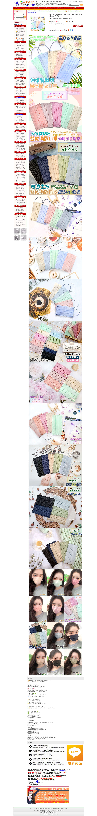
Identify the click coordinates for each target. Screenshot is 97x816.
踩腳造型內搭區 (19, 116)
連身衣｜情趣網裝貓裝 (20, 126)
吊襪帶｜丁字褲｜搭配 (20, 127)
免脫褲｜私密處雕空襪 (20, 129)
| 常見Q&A (69, 7)
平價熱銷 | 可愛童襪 (20, 174)
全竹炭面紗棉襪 (19, 203)
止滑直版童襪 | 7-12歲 (20, 168)
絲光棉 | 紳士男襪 (19, 209)
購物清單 (75, 1)
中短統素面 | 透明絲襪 (20, 149)
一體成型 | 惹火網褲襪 (20, 65)
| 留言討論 (58, 7)
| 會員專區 (44, 7)
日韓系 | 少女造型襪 (20, 193)
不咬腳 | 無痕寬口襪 (20, 210)
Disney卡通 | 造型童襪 (20, 177)
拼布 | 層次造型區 (19, 54)
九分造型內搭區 (19, 117)
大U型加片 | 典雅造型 (20, 110)
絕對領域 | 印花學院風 (20, 136)
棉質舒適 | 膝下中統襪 (20, 143)
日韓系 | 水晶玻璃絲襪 (20, 195)
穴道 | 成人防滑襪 (19, 212)
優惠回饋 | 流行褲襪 (20, 34)
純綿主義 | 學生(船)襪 (20, 200)
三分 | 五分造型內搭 (20, 120)
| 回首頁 (16, 7)
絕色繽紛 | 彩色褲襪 (20, 45)
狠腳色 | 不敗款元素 (20, 84)
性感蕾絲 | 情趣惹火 (20, 133)
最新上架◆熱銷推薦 (20, 28)
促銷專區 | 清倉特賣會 (20, 29)
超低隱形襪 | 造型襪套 (20, 199)
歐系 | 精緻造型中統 (20, 146)
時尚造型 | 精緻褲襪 (20, 61)
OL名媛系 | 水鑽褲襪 (20, 80)
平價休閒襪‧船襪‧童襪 (20, 220)
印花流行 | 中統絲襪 (20, 145)
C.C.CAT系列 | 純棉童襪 (20, 160)
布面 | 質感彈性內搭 (20, 122)
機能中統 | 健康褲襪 (20, 88)
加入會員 (40, 808)
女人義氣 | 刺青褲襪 (20, 81)
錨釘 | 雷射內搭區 (19, 57)
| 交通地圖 (63, 7)
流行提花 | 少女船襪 (20, 188)
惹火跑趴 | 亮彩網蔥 (20, 50)
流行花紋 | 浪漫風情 (20, 48)
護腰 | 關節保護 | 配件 (20, 95)
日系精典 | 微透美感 (20, 74)
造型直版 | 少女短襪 (20, 164)
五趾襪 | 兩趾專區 (19, 207)
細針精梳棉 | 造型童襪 (20, 162)
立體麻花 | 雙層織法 (20, 73)
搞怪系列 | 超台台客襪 (20, 156)
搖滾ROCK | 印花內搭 (20, 62)
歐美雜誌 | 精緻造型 (20, 134)
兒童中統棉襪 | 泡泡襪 (20, 181)
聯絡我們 (69, 1)
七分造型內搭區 (19, 119)
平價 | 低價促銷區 (40, 11)
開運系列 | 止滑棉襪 (20, 153)
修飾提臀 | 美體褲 (19, 91)
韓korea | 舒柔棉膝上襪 (20, 139)
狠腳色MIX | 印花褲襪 (20, 83)
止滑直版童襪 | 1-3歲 (20, 165)
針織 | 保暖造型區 (19, 55)
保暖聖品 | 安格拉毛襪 (20, 102)
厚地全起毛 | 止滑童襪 (20, 175)
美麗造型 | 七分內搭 (20, 112)
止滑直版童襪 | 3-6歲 (20, 167)
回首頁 (31, 808)
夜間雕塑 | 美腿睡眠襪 (20, 93)
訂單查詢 (81, 1)
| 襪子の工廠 (21, 7)
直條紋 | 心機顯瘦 (19, 47)
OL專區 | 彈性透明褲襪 (20, 43)
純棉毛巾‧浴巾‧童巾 (20, 222)
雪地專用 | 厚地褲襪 (20, 100)
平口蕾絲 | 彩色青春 (20, 138)
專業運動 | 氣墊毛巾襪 (20, 202)
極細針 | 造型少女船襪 (20, 192)
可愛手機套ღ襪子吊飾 (20, 219)
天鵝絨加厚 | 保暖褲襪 (20, 99)
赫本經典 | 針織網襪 (20, 76)
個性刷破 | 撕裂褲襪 (20, 64)
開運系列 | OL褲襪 (19, 155)
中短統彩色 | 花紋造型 (20, 148)
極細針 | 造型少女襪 (20, 190)
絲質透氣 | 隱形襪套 (20, 185)
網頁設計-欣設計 (64, 808)
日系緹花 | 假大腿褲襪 (20, 71)
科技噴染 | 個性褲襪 (20, 67)
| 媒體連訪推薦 (51, 7)
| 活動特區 (39, 7)
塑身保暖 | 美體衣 (19, 90)
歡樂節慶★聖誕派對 (20, 170)
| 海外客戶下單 (75, 7)
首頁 (35, 11)
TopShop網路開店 (56, 808)
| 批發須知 (27, 7)
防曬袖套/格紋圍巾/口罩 (50, 11)
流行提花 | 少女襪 (19, 187)
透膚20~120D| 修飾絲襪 (20, 106)
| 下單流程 (33, 7)
